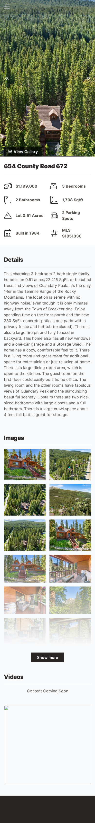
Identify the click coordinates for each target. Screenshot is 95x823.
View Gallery (26, 151)
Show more (47, 657)
